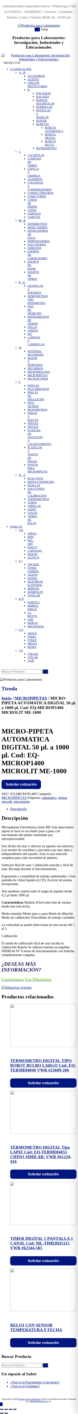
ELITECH (33, 557)
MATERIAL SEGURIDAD (35, 353)
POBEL (32, 636)
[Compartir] (10, 1409)
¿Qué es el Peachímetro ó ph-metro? (35, 1382)
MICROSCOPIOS (38, 378)
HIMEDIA (33, 588)
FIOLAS (32, 327)
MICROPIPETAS (37, 375)
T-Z (21, 650)
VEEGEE (33, 654)
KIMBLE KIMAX (33, 607)
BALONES (42, 96)
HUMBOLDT (35, 592)
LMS (30, 619)
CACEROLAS (36, 155)
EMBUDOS (34, 248)
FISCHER (33, 564)
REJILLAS (34, 485)
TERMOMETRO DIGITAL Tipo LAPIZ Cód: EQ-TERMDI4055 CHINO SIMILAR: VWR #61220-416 (41, 1154)
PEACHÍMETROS (38, 389)
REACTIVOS (35, 478)
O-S (21, 629)
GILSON (32, 574)
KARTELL (34, 602)
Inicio (6, 698)
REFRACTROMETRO (41, 482)
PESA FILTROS (33, 404)
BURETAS (42, 124)
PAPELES (33, 385)
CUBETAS (34, 217)
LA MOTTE (32, 614)
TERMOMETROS (38, 499)
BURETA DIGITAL (50, 136)
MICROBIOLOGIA (39, 371)
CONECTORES (37, 196)
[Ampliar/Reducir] (1, 1409)
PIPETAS (33, 423)
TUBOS (32, 502)
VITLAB (33, 657)
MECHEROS (35, 368)
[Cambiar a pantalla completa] (6, 1409)
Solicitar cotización (21, 784)
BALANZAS (43, 93)
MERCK (33, 623)
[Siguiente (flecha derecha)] (6, 1413)
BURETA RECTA (50, 143)
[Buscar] (45, 671)
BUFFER (41, 120)
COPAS (32, 210)
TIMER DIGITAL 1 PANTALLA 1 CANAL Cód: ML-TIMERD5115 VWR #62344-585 (41, 1243)
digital (62, 798)
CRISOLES (34, 213)
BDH (30, 537)
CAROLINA (35, 550)
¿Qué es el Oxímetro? (25, 1386)
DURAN (32, 554)
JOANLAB (34, 595)
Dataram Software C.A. (39, 1401)
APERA (32, 533)
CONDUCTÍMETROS (40, 193)
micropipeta (22, 801)
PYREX (32, 640)
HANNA (32, 578)
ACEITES (33, 79)
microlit (7, 801)
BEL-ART (31, 542)
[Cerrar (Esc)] (14, 1409)
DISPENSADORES (39, 241)
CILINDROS (35, 179)
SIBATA (32, 643)
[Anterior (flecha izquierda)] (1, 1413)
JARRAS (33, 330)
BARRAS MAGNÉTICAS (45, 101)
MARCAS (16, 526)
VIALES (32, 512)
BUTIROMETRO (46, 148)
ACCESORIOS (36, 76)
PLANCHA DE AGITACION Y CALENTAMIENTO (39, 437)
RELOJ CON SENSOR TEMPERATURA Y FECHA (36, 1327)
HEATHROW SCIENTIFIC (35, 583)
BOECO (32, 547)
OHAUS (32, 633)
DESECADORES (37, 227)
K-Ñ (21, 598)
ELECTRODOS (37, 244)
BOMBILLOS (44, 107)
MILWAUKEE (36, 626)
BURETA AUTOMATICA (54, 129)
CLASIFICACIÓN (20, 69)
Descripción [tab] (18, 809)
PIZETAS (33, 426)
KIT (30, 334)
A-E (21, 530)
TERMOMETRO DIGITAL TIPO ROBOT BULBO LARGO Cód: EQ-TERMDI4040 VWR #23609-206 (43, 1065)
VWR (31, 660)
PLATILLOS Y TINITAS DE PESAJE (35, 454)
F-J (20, 561)
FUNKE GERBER (33, 569)
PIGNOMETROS (37, 409)
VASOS (32, 509)
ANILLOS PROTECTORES (37, 84)
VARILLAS (34, 506)
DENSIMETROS (37, 224)
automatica (49, 798)
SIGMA (32, 647)
